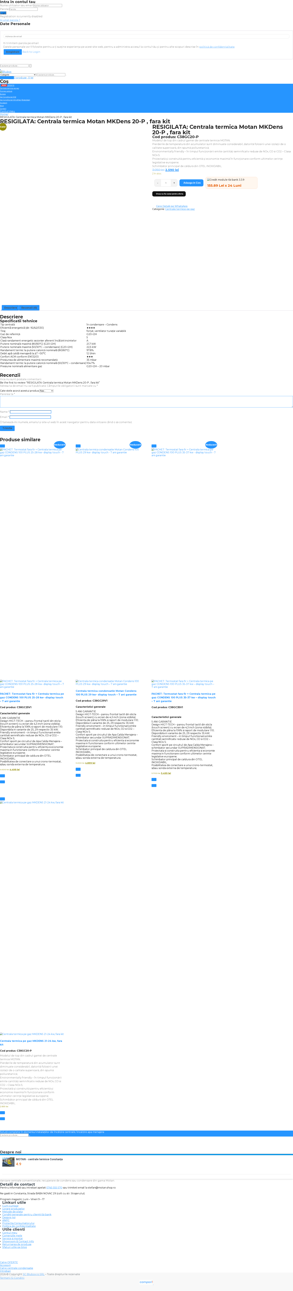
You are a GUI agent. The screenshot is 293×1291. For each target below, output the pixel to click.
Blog (2, 106)
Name (4, 411)
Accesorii (3, 103)
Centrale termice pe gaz (9, 88)
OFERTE (8, 85)
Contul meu (7, 111)
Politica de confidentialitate (19, 1226)
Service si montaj (12, 1238)
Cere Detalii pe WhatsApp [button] (172, 206)
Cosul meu (7, 77)
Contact (3, 109)
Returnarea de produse (16, 1244)
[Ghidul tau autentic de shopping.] (146, 1283)
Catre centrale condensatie (16, 1268)
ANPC (5, 1220)
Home (3, 114)
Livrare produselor (13, 1208)
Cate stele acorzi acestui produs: (19, 390)
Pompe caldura (6, 91)
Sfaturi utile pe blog (14, 1247)
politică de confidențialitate (217, 46)
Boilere (3, 94)
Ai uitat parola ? (10, 20)
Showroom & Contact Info (18, 1241)
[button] (2, 445)
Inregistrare (12, 52)
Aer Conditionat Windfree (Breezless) (15, 100)
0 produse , (23, 77)
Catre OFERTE (9, 1262)
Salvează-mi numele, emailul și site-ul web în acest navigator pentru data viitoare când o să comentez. (67, 422)
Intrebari (5, 1271)
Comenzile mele (12, 1235)
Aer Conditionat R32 (8, 97)
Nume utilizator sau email (16, 5)
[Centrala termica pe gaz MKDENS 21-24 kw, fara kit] (32, 918)
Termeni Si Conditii (12, 1277)
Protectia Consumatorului (18, 1223)
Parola (4, 9)
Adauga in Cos (192, 183)
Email (4, 417)
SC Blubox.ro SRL (34, 1274)
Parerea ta (7, 394)
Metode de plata (12, 1211)
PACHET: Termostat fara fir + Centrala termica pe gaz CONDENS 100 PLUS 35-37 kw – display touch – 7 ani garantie (184, 697)
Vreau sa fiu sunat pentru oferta (169, 194)
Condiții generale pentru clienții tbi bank (26, 1214)
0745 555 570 (54, 1187)
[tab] (11, 308)
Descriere (10, 307)
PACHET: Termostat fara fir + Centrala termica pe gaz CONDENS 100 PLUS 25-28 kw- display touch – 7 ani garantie (32, 697)
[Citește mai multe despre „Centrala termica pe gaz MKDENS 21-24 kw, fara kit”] (2, 1112)
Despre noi (8, 1217)
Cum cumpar (10, 1205)
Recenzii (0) (29, 307)
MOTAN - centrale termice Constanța (39, 1159)
